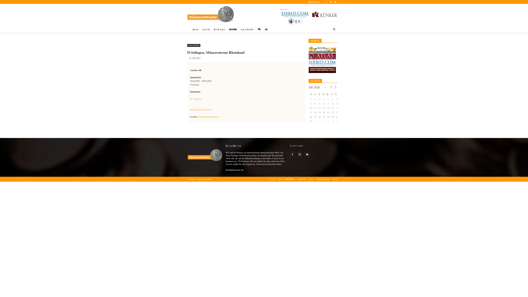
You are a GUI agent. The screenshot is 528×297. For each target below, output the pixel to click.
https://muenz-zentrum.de (201, 109)
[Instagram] (331, 2)
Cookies (311, 179)
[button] (334, 29)
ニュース (206, 29)
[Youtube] (335, 2)
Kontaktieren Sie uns (235, 169)
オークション (219, 29)
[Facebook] (326, 2)
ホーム (195, 29)
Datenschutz (302, 179)
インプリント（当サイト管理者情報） (281, 179)
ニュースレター (247, 29)
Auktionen (194, 45)
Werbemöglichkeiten (323, 179)
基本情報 (233, 29)
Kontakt (334, 179)
